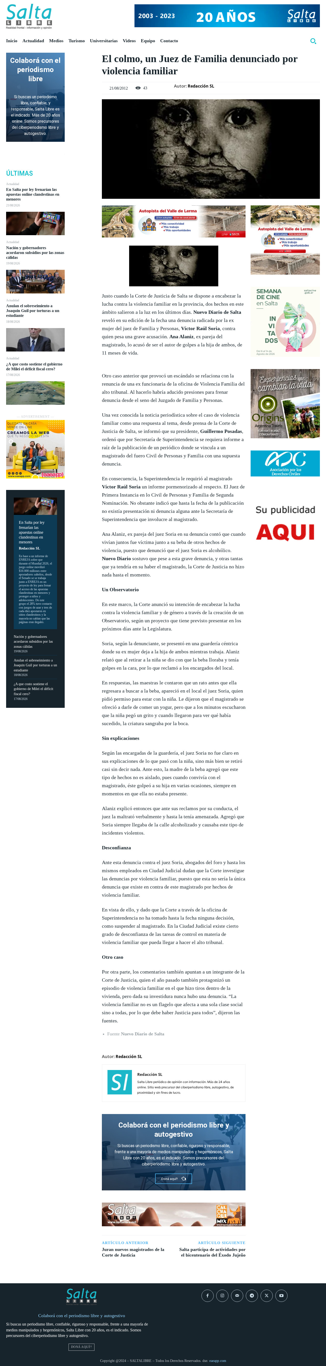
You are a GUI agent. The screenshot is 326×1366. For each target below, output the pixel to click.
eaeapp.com (217, 1361)
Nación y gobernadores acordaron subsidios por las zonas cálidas (35, 253)
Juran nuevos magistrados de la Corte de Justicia (133, 1252)
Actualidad (12, 184)
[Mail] (237, 1296)
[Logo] (29, 16)
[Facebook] (83, 58)
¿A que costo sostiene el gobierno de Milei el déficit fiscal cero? (33, 689)
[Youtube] (281, 1296)
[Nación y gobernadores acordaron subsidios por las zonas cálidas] (35, 281)
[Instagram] (222, 1296)
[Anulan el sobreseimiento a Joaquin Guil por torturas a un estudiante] (35, 339)
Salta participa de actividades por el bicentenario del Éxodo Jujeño (212, 1252)
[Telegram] (252, 1296)
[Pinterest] (83, 82)
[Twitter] (83, 70)
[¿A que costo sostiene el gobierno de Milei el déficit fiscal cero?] (35, 393)
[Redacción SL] (119, 1083)
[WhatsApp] (83, 94)
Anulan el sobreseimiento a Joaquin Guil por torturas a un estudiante (32, 311)
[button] (313, 41)
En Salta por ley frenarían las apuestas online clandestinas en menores (32, 194)
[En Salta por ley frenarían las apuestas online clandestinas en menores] (35, 223)
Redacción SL (29, 548)
